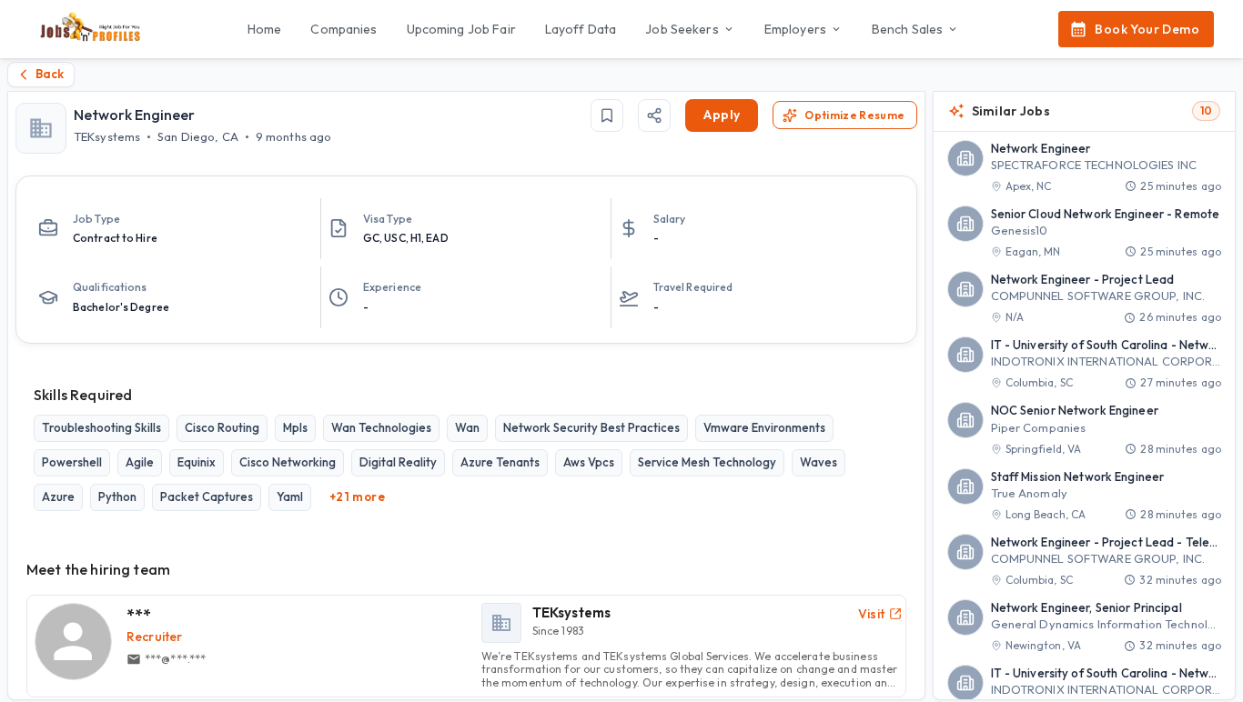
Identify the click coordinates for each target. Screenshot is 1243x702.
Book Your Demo (1147, 29)
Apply (721, 114)
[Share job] (654, 115)
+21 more (357, 496)
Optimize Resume (854, 115)
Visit (871, 614)
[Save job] (607, 115)
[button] (1084, 167)
